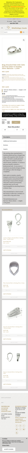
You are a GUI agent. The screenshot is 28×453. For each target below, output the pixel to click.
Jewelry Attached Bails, (11, 75)
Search (5, 32)
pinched (4, 101)
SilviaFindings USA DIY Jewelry (17, 6)
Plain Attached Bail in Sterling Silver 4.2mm (13, 283)
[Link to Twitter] (12, 19)
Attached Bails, (9, 74)
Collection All (9, 96)
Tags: (3, 77)
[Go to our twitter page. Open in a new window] (23, 425)
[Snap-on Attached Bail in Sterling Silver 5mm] (14, 357)
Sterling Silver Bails (5, 76)
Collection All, (4, 75)
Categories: (4, 74)
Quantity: (4, 119)
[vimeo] (17, 129)
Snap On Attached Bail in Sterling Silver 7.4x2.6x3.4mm (13, 327)
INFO (2, 402)
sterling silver (9, 101)
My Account (9, 21)
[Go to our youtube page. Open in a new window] (16, 429)
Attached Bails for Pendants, (17, 74)
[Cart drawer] (23, 32)
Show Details (20, 246)
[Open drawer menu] (2, 27)
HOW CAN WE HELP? (6, 397)
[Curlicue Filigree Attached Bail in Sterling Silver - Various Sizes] (14, 223)
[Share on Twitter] (11, 129)
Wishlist (19, 21)
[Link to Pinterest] (16, 19)
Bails (6, 96)
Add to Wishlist (7, 250)
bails (20, 77)
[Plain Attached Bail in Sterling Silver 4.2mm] (14, 268)
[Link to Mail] (18, 19)
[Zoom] (23, 40)
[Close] (26, 438)
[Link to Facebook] (8, 19)
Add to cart (8, 290)
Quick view (14, 253)
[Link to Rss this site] (20, 19)
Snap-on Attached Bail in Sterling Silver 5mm (12, 372)
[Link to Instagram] (10, 19)
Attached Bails (6, 77)
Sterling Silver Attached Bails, (20, 75)
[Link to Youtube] (14, 19)
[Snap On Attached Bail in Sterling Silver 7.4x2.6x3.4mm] (14, 312)
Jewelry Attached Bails (17, 78)
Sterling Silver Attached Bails (16, 101)
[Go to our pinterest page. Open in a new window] (20, 429)
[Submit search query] (21, 32)
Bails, (22, 74)
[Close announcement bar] (26, 9)
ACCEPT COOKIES (8, 449)
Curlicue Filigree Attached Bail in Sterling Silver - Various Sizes (13, 238)
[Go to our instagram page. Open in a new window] (20, 425)
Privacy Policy (5, 445)
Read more (8, 246)
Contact (14, 21)
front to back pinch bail (9, 78)
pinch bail (23, 78)
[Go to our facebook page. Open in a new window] (16, 425)
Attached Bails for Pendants (14, 77)
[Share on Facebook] (5, 129)
